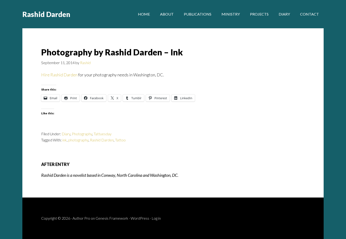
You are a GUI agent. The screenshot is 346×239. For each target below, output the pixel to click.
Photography (82, 134)
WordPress (140, 218)
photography (78, 140)
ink (64, 140)
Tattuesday (103, 134)
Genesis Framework (112, 218)
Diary (66, 134)
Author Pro (81, 218)
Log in (156, 218)
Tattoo (120, 140)
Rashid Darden (46, 14)
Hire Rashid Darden (59, 74)
